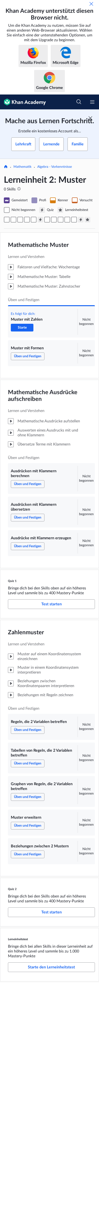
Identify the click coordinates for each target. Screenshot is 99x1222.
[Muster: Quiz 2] (81, 220)
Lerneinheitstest (18, 939)
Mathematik (22, 167)
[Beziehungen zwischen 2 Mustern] (74, 220)
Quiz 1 (12, 581)
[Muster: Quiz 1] (40, 220)
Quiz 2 (12, 889)
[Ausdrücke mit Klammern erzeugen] (34, 220)
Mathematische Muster (38, 245)
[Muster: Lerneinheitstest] (87, 220)
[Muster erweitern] (67, 220)
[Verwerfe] (91, 4)
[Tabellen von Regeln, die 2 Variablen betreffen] (54, 220)
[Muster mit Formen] (13, 220)
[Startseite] (6, 167)
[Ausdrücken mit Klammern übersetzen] (27, 220)
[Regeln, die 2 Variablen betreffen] (47, 220)
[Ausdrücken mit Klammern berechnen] (20, 220)
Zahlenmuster (26, 632)
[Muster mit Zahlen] (7, 220)
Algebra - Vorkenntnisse (54, 167)
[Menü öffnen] (92, 102)
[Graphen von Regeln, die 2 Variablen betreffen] (60, 220)
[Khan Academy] (23, 102)
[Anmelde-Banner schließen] (90, 118)
